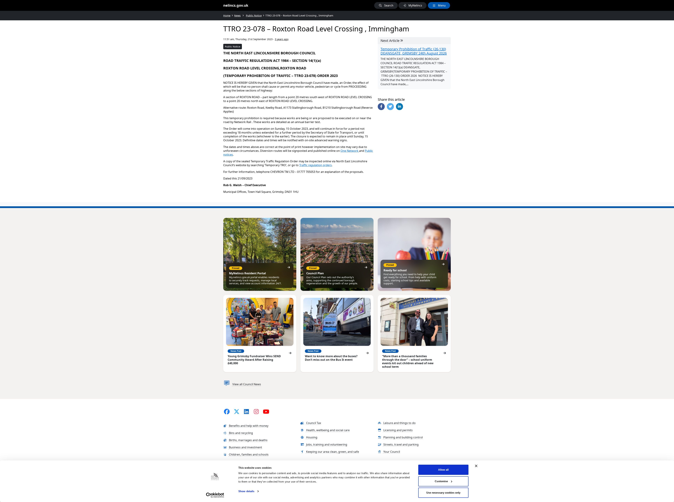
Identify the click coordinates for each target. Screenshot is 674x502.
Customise (441, 481)
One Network (350, 151)
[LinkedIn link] (246, 411)
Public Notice (232, 46)
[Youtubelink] (266, 411)
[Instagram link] (256, 411)
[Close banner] (476, 466)
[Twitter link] (236, 411)
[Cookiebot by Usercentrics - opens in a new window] (215, 495)
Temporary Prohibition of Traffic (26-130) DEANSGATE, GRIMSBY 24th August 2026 (414, 51)
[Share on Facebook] (381, 106)
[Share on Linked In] (399, 106)
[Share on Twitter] (390, 106)
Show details (246, 491)
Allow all (443, 469)
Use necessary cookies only (443, 492)
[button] (386, 5)
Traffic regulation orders (315, 165)
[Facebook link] (226, 411)
